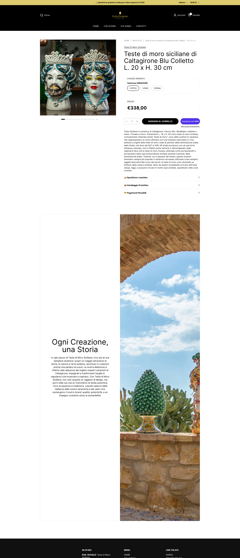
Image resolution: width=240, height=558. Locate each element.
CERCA (169, 555)
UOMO (145, 88)
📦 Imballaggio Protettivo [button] (136, 185)
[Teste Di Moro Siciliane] (120, 15)
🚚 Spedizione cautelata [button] (135, 177)
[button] (45, 15)
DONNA (157, 88)
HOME (127, 555)
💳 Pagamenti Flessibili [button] (135, 193)
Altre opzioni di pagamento (190, 126)
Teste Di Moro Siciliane (135, 47)
